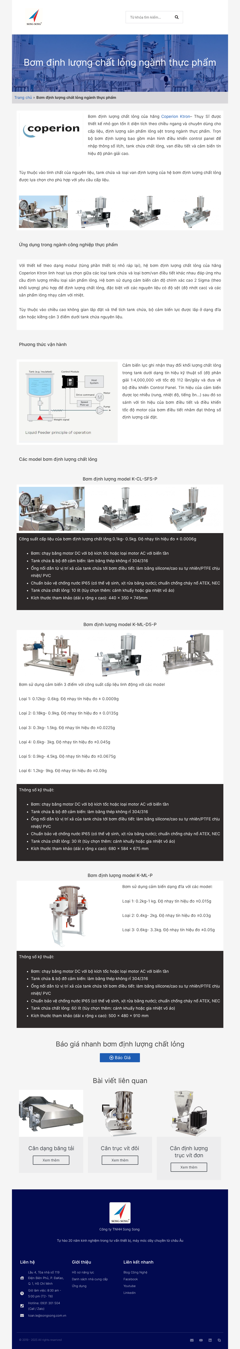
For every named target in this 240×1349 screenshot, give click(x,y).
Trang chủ (23, 97)
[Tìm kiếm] (177, 17)
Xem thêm (51, 1160)
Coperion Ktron (175, 116)
